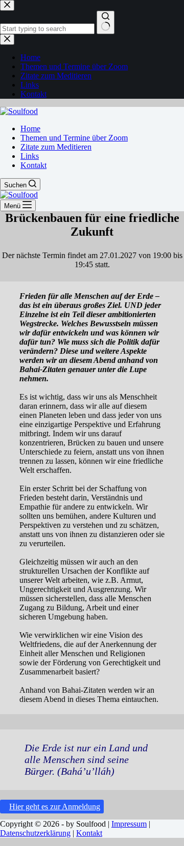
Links (29, 156)
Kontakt (33, 165)
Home (30, 128)
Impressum (129, 824)
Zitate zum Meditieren (55, 147)
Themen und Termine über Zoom (74, 137)
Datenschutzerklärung (35, 833)
